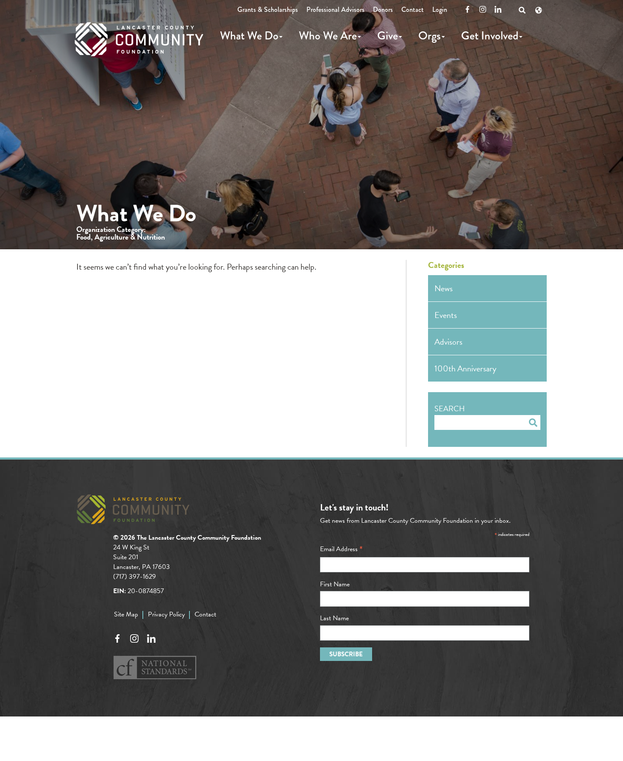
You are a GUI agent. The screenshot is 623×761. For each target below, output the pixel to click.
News (443, 288)
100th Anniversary (465, 368)
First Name (335, 584)
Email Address (341, 549)
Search (449, 408)
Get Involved (489, 35)
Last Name (334, 618)
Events (445, 315)
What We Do (249, 35)
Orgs (429, 35)
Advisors (448, 341)
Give (387, 35)
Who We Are (328, 35)
